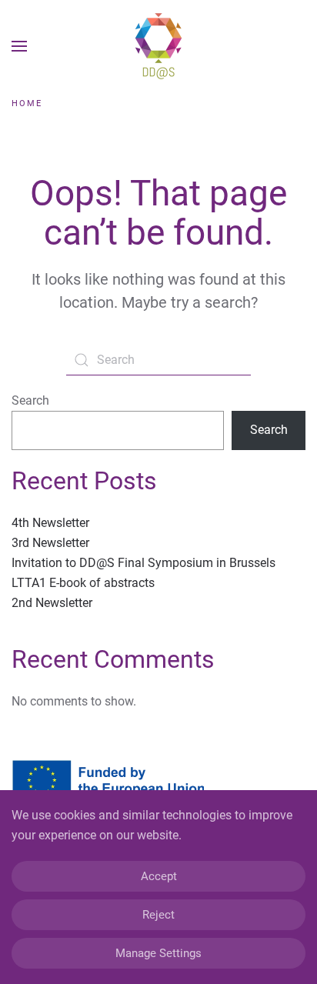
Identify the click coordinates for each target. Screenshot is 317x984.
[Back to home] (158, 46)
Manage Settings (158, 953)
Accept (159, 876)
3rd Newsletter (50, 542)
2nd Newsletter (52, 602)
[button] (19, 46)
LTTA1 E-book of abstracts (83, 582)
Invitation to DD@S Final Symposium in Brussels (143, 562)
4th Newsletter (50, 522)
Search (30, 400)
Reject (158, 915)
